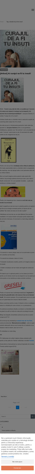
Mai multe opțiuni (17, 462)
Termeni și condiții (7, 457)
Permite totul (17, 468)
